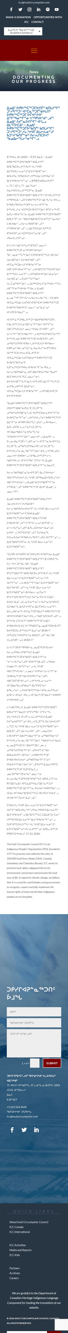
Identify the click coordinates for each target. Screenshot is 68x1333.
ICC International (19, 1231)
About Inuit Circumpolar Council (28, 1222)
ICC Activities (17, 1245)
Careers (14, 1277)
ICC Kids (14, 1254)
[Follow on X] (20, 9)
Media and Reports (20, 1249)
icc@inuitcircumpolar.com (34, 2)
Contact (37, 21)
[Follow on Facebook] (11, 9)
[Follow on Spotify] (47, 9)
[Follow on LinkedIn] (38, 9)
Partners (14, 1268)
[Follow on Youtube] (56, 9)
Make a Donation (18, 17)
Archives (14, 1273)
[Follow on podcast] (48, 1130)
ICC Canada (16, 1226)
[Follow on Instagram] (29, 9)
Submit (52, 1063)
